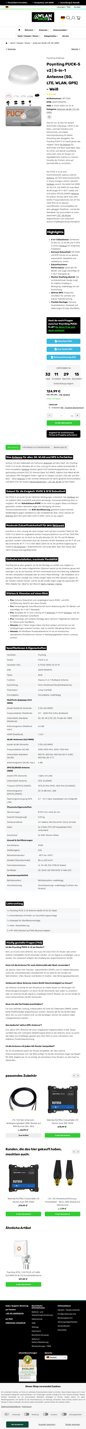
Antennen (43, 30)
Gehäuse (50, 184)
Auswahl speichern (47, 1424)
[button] (9, 96)
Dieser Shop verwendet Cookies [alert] (43, 1386)
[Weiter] (78, 1075)
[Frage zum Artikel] (49, 117)
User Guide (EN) (63, 349)
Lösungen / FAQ (63, 7)
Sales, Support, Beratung (17, 1306)
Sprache (48, 1353)
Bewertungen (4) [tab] (60, 447)
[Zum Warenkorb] (78, 18)
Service (65, 36)
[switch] (7, 1414)
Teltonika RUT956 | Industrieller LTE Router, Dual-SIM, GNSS (62, 1121)
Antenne (50, 178)
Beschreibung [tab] (13, 447)
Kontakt (77, 7)
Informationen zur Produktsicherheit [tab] (36, 447)
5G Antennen (20, 547)
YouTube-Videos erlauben (23, 121)
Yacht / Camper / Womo (27, 36)
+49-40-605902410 (15, 1313)
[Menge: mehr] (77, 415)
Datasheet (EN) (63, 341)
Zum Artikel (23, 1135)
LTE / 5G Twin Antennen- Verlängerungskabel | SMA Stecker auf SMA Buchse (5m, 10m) (23, 1123)
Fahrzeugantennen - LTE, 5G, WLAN (45, 482)
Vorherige (12, 49)
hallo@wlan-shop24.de (15, 1323)
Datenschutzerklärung (11, 1406)
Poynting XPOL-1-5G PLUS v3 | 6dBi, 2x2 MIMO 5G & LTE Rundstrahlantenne (23, 1274)
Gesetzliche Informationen (38, 1307)
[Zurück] (74, 1075)
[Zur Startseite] (43, 18)
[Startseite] (6, 43)
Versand (66, 395)
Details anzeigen (72, 1424)
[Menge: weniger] (50, 415)
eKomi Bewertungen (28, 1353)
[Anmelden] (73, 18)
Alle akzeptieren (17, 1424)
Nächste (74, 49)
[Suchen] (68, 18)
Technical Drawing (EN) (63, 357)
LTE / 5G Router (64, 215)
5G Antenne (65, 145)
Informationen (64, 1306)
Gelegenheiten (50, 36)
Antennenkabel (59, 30)
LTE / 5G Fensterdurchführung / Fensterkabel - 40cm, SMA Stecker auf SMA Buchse (62, 1201)
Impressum (27, 1406)
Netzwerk (29, 30)
